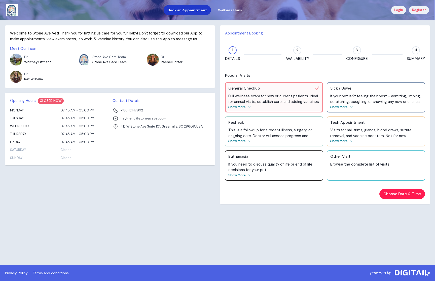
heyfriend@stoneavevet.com (143, 118)
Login (398, 10)
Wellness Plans (230, 10)
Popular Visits (237, 75)
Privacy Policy (16, 273)
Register (419, 10)
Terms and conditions (51, 273)
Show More (237, 107)
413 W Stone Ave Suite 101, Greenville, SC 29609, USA (162, 126)
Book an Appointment (187, 10)
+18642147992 (132, 110)
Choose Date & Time (402, 193)
